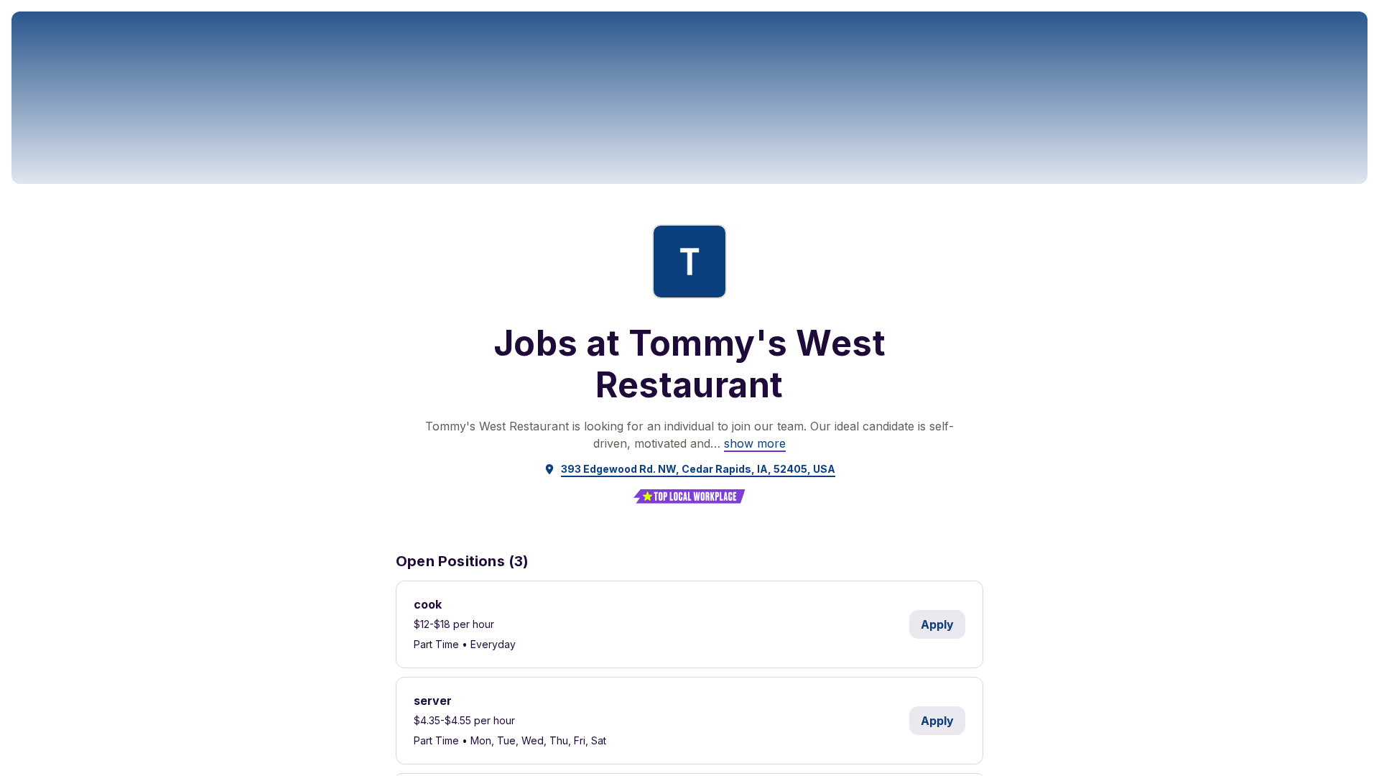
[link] (755, 443)
